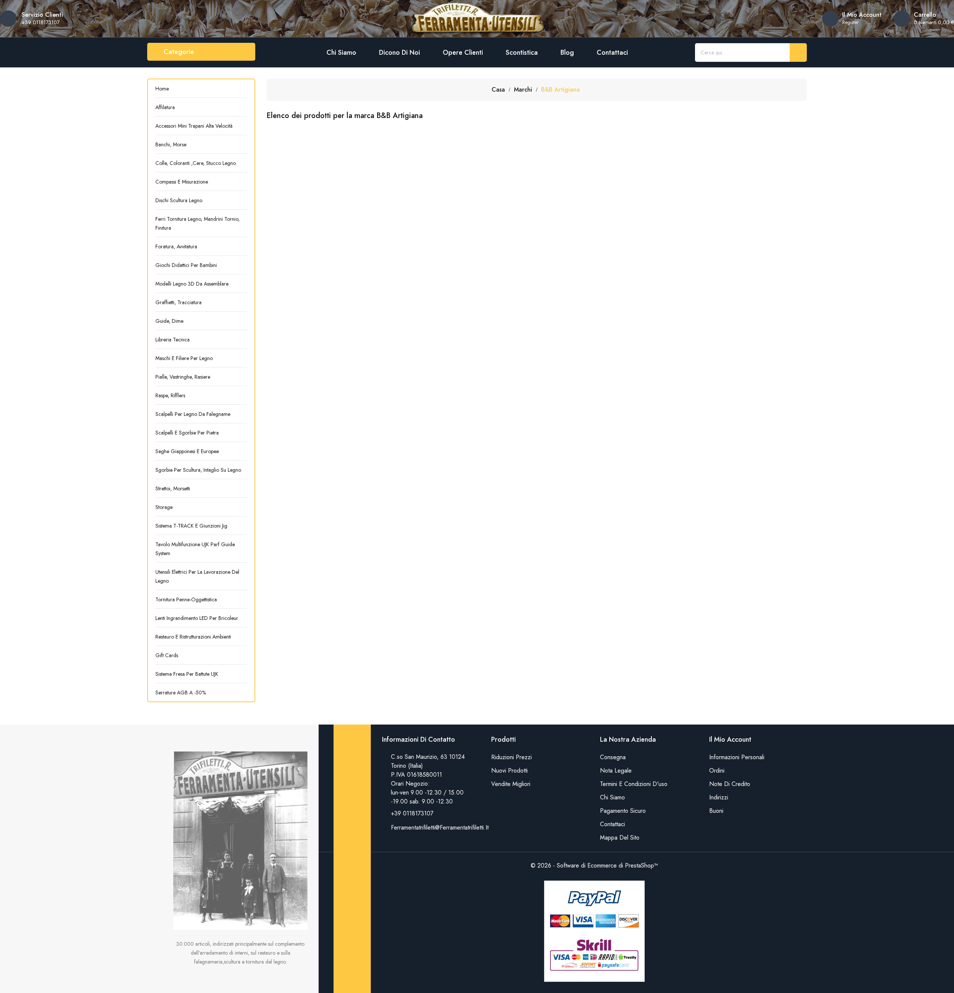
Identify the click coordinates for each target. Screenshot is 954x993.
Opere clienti (463, 52)
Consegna (613, 757)
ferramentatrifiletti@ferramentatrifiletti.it (440, 827)
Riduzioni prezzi (511, 757)
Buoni (716, 810)
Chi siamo (341, 52)
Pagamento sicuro (623, 810)
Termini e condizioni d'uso (633, 784)
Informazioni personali (736, 757)
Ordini (716, 770)
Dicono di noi (399, 52)
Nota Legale (616, 770)
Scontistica (522, 52)
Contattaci (612, 52)
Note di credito (729, 784)
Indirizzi (718, 797)
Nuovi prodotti (509, 770)
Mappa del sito (619, 837)
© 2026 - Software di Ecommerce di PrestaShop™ (594, 865)
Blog (567, 52)
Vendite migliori (510, 784)
